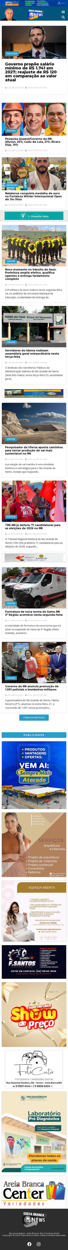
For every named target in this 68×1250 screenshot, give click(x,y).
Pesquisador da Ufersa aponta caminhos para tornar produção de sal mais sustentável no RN (34, 450)
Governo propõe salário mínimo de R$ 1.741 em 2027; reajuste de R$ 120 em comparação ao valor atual (31, 72)
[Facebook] (29, 1244)
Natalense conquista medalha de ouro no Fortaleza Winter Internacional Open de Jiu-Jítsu (33, 196)
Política (12, 53)
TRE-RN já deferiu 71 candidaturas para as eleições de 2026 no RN (32, 527)
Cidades (11, 261)
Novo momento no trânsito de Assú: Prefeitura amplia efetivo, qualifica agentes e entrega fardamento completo (30, 274)
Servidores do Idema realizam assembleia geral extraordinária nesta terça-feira (32, 353)
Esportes (12, 185)
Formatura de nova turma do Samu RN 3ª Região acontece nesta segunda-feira (34, 613)
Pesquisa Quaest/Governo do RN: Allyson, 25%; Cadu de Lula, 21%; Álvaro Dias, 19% (32, 141)
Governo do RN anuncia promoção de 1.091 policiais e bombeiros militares (32, 688)
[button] (63, 11)
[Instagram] (38, 1244)
